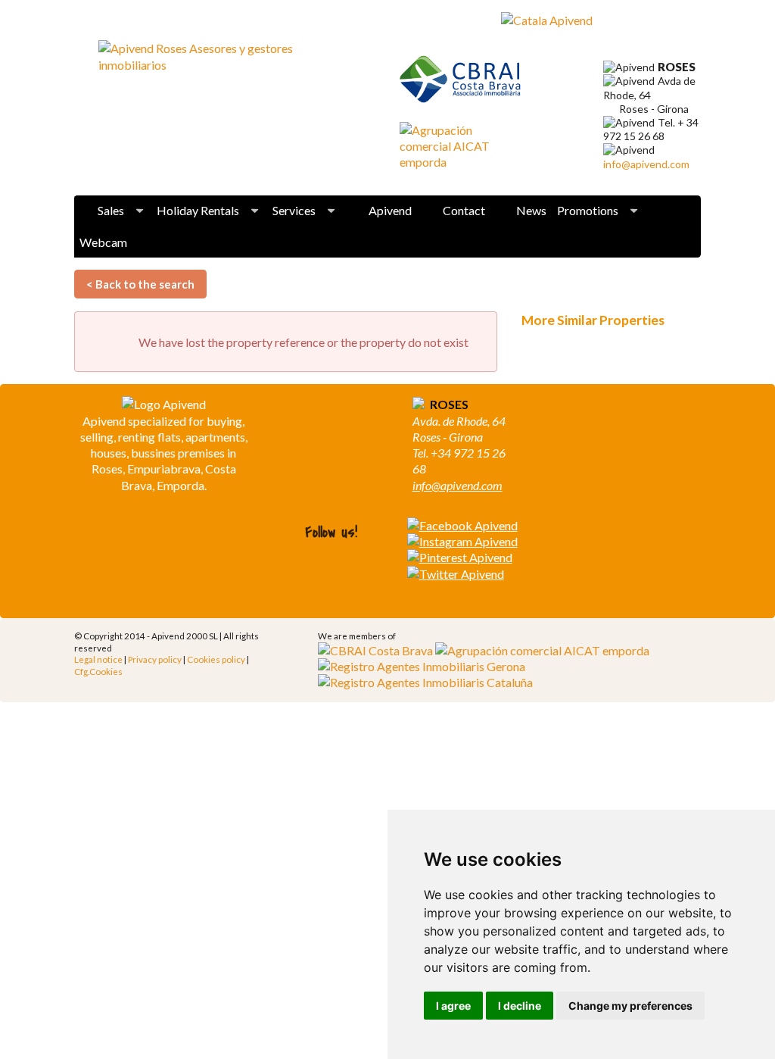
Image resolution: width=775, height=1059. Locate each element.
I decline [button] (519, 1005)
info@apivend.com (646, 164)
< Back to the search (140, 284)
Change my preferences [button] (630, 1005)
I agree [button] (453, 1005)
